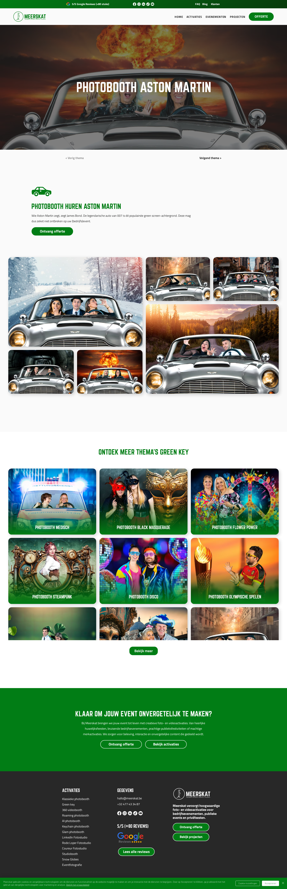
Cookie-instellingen (247, 883)
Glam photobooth (73, 832)
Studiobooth (70, 854)
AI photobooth (71, 821)
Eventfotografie (72, 865)
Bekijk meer (143, 650)
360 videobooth (72, 810)
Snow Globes (70, 859)
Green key (68, 804)
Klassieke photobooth (75, 799)
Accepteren (270, 883)
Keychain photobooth (75, 826)
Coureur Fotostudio (74, 848)
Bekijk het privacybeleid (77, 884)
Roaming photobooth (75, 815)
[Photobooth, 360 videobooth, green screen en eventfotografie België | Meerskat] (134, 4)
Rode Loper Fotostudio (76, 843)
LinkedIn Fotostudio (74, 837)
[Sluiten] (283, 883)
